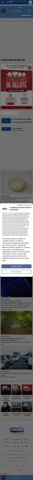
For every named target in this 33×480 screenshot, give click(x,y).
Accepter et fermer (16, 266)
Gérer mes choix (16, 272)
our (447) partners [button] (9, 213)
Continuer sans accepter (24, 205)
